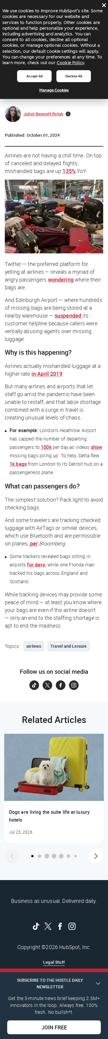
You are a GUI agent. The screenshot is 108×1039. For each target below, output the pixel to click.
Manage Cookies (54, 90)
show (97, 447)
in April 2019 (47, 373)
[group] (54, 788)
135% (69, 171)
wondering (61, 279)
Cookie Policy (70, 62)
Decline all (73, 76)
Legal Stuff (54, 962)
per (34, 543)
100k (46, 447)
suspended (68, 315)
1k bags (18, 464)
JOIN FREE (54, 1027)
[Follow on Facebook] (60, 685)
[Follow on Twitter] (47, 685)
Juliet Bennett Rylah (43, 114)
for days (36, 564)
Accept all (34, 76)
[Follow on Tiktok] (34, 685)
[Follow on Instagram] (74, 685)
